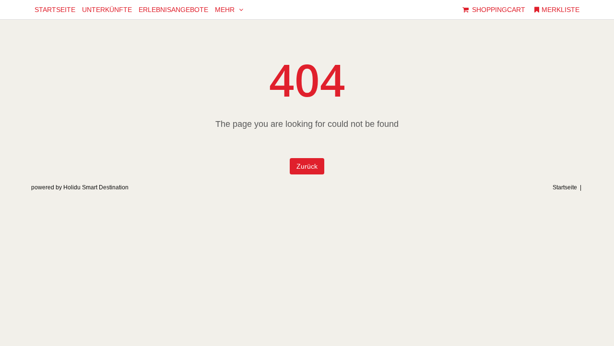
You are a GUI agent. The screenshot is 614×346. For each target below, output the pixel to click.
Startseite (565, 187)
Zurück (307, 166)
